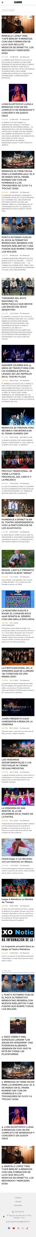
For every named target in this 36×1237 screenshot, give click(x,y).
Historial (18, 1202)
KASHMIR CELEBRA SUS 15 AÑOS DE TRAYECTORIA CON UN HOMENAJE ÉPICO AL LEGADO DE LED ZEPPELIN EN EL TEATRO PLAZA (18, 371)
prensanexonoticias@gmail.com (18, 1222)
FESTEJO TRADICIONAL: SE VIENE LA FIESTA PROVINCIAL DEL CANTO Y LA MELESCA (17, 475)
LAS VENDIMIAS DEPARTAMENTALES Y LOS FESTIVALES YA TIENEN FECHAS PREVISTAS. (16, 764)
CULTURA (5, 57)
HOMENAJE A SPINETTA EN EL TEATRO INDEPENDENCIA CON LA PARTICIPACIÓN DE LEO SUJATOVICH (18, 523)
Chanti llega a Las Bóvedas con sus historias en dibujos (17, 860)
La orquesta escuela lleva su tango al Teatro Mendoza (18, 948)
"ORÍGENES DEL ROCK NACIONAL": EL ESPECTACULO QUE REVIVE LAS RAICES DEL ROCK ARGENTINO (17, 304)
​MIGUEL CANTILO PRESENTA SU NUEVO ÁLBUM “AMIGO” (18, 571)
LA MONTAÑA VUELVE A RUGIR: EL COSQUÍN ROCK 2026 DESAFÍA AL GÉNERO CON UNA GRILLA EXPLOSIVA (18, 615)
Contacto (18, 1198)
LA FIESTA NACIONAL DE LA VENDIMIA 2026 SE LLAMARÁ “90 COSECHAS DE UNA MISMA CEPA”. (18, 672)
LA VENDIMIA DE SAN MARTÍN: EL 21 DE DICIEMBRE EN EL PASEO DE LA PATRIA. (17, 812)
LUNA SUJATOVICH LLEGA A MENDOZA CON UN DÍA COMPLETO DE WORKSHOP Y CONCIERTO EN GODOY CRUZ (18, 110)
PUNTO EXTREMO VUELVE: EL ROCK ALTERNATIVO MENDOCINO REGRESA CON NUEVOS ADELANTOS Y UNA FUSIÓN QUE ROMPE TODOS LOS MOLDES (18, 244)
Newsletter (18, 1205)
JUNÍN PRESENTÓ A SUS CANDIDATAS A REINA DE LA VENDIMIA (17, 721)
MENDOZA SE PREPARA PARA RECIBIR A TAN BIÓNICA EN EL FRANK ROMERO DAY (18, 430)
